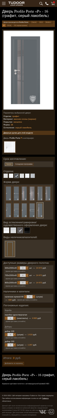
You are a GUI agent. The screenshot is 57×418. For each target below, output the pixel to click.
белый (11, 176)
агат (5, 176)
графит (16, 176)
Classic (34, 22)
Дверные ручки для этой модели (18, 133)
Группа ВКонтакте (42, 411)
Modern (48, 22)
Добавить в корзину (14, 363)
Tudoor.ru (45, 398)
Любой (8, 164)
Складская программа (24, 164)
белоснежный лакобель (6, 230)
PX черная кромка (20, 25)
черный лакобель (27, 230)
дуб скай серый (32, 176)
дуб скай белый (27, 176)
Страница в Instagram (51, 411)
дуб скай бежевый (22, 176)
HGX (41, 22)
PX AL (9, 25)
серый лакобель (20, 230)
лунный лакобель (13, 230)
